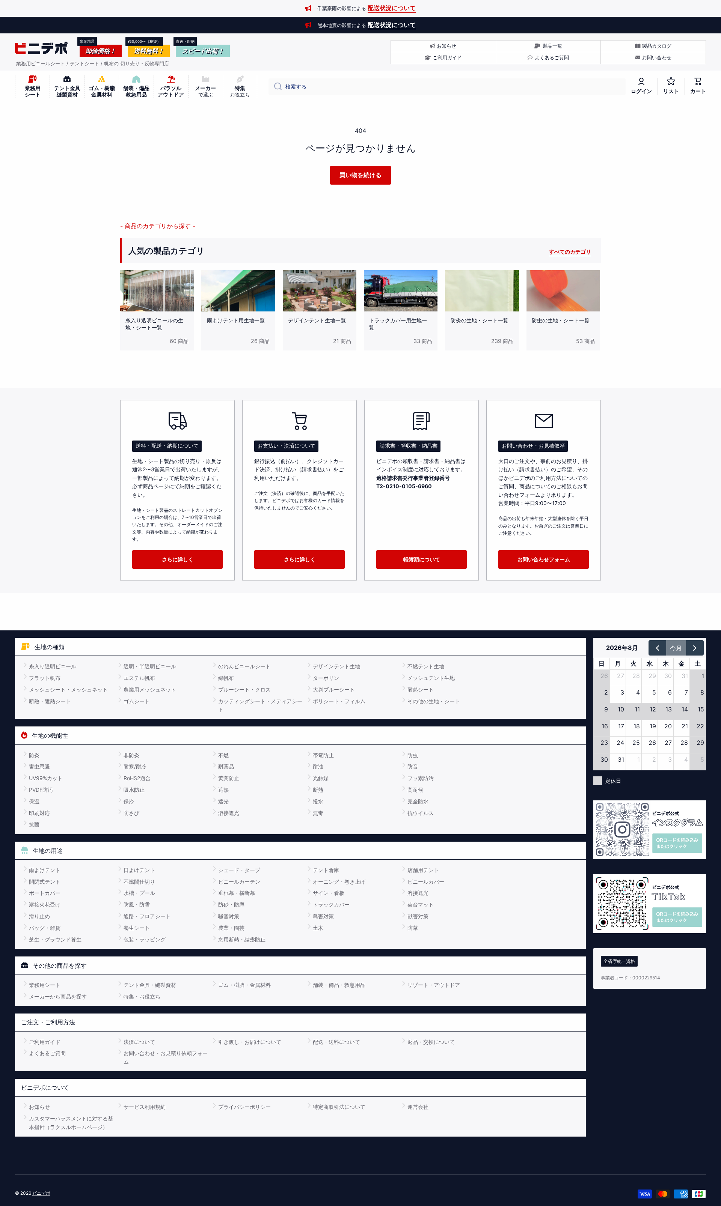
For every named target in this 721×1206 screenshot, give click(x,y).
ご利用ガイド (44, 1042)
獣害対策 (417, 916)
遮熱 (223, 789)
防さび (131, 813)
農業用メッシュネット (150, 689)
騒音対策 (228, 916)
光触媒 (321, 778)
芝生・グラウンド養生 (55, 939)
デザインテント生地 (336, 666)
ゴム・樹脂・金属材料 (244, 985)
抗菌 (34, 824)
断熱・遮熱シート (50, 701)
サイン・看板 (328, 893)
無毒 (318, 813)
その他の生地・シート (433, 701)
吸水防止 (134, 789)
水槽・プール (139, 893)
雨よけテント (44, 870)
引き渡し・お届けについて (249, 1042)
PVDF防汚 (41, 789)
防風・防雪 (137, 904)
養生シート (137, 928)
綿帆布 (226, 678)
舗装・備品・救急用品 (339, 985)
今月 (676, 648)
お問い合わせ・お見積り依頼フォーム (166, 1057)
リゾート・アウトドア (433, 985)
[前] (657, 647)
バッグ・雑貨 (44, 928)
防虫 (412, 755)
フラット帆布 (44, 678)
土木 (318, 928)
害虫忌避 (39, 766)
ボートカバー (44, 893)
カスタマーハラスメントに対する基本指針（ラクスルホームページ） (71, 1122)
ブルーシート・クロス (244, 689)
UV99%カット (46, 778)
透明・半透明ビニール (150, 666)
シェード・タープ (239, 870)
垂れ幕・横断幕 (236, 893)
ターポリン (326, 678)
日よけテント (139, 870)
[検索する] (275, 86)
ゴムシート (137, 701)
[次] (695, 647)
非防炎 (131, 755)
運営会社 (417, 1107)
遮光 (223, 801)
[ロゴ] (41, 48)
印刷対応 (39, 813)
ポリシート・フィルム (339, 701)
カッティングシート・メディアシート (260, 705)
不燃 (223, 755)
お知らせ (39, 1107)
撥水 (318, 801)
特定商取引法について (339, 1107)
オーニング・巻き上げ (339, 881)
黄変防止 (228, 778)
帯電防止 (323, 755)
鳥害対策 (323, 916)
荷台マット (420, 904)
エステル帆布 (139, 678)
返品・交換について (431, 1042)
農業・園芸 (231, 928)
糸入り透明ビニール (52, 666)
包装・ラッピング (145, 939)
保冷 (129, 801)
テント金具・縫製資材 (150, 985)
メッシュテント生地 (431, 678)
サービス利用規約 (145, 1107)
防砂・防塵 (231, 904)
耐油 (318, 766)
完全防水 (417, 801)
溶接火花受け (44, 904)
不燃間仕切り (139, 881)
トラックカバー (331, 904)
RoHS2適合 (137, 778)
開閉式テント (44, 881)
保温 (34, 801)
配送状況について (392, 8)
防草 (412, 928)
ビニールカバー (425, 881)
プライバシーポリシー (244, 1107)
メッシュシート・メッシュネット (68, 689)
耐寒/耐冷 (135, 766)
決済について (139, 1042)
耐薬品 (226, 766)
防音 (412, 766)
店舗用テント (423, 870)
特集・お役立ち (142, 996)
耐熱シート (420, 689)
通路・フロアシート (147, 916)
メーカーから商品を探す (58, 996)
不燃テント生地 (425, 666)
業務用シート (44, 985)
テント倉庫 (326, 870)
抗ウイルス (420, 813)
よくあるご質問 (47, 1053)
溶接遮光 (228, 813)
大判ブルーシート (334, 689)
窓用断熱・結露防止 (241, 939)
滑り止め (39, 916)
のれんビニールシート (244, 666)
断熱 (318, 789)
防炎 (34, 755)
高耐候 (415, 789)
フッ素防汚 (420, 778)
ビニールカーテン (239, 881)
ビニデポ (41, 1193)
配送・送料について (336, 1042)
